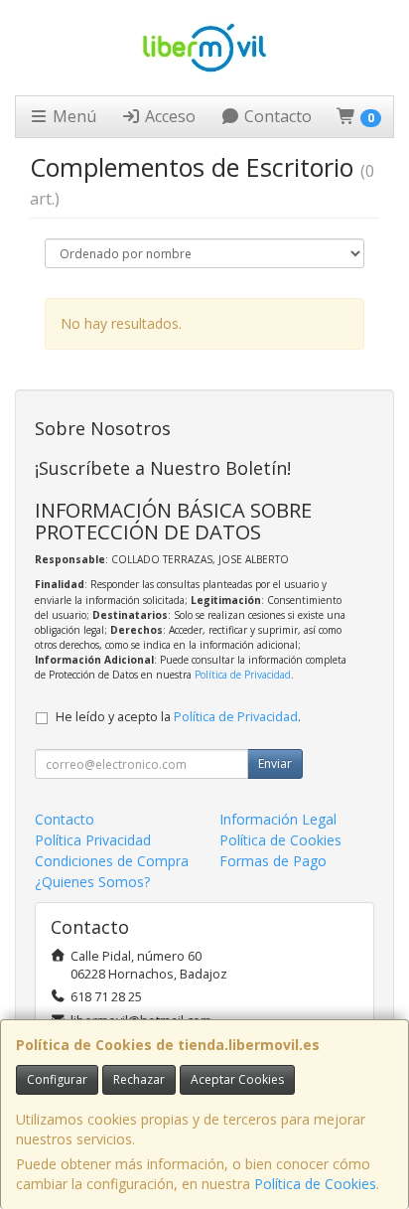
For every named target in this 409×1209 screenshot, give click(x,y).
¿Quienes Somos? (92, 881)
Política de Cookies (315, 1183)
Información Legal (278, 819)
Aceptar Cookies (237, 1079)
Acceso (168, 116)
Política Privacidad (93, 840)
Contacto (276, 116)
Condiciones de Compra (112, 860)
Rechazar (139, 1079)
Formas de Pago (273, 860)
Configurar (57, 1079)
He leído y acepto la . (178, 716)
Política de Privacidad (243, 674)
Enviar (275, 763)
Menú (72, 116)
